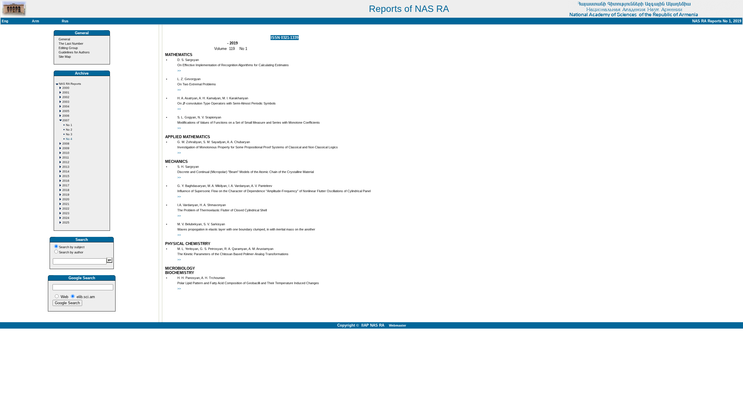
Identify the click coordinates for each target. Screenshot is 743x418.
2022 (65, 208)
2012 (65, 162)
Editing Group (68, 48)
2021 (65, 204)
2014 (65, 171)
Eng (5, 21)
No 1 (69, 125)
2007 (65, 120)
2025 (65, 222)
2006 (65, 115)
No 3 (69, 134)
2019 (65, 194)
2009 (65, 148)
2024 (65, 217)
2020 (65, 199)
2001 (65, 92)
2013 (65, 166)
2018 (65, 190)
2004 (65, 106)
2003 (65, 101)
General (64, 39)
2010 (65, 152)
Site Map (65, 56)
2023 (65, 213)
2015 (65, 176)
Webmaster (397, 325)
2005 (65, 111)
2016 (65, 180)
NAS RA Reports (70, 83)
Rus (65, 21)
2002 (65, 97)
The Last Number (71, 43)
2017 (65, 185)
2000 (65, 87)
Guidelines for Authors (74, 52)
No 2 (69, 129)
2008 (65, 143)
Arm (35, 21)
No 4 (69, 138)
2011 (65, 157)
